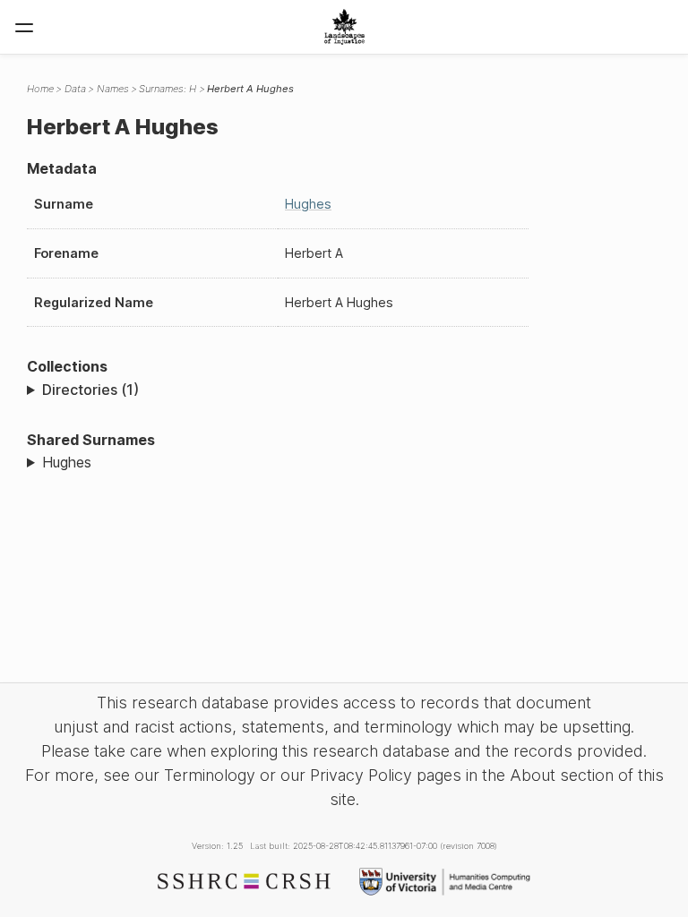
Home (40, 88)
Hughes (308, 203)
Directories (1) (90, 390)
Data (75, 88)
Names (113, 88)
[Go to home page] (344, 27)
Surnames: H (167, 88)
